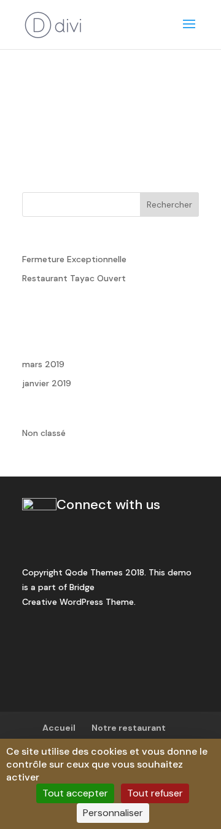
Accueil (59, 727)
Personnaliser (113, 812)
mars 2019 (43, 364)
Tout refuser (155, 793)
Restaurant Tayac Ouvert (74, 278)
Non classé (44, 432)
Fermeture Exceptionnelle (74, 259)
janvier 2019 (46, 383)
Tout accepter (75, 793)
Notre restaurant (128, 727)
